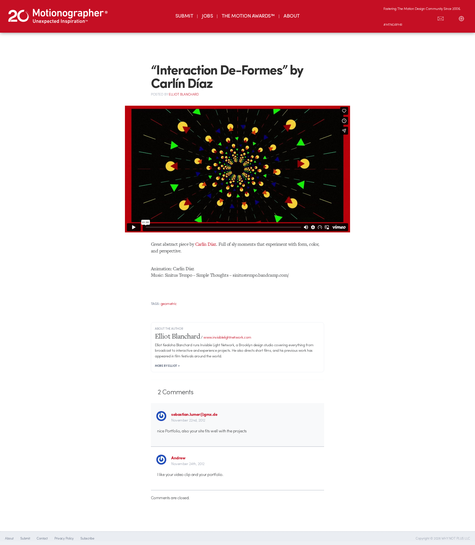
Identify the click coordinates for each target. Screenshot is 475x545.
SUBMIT (184, 15)
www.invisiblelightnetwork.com (227, 337)
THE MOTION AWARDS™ (248, 15)
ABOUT (291, 15)
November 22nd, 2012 (188, 420)
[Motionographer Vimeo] (409, 17)
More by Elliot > (167, 365)
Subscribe (87, 538)
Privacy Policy (64, 538)
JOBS (207, 15)
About (9, 538)
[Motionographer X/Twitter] (430, 17)
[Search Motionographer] (451, 17)
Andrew (178, 458)
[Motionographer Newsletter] (440, 17)
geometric (169, 303)
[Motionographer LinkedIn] (399, 17)
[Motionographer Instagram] (388, 17)
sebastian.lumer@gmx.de (194, 414)
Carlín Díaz (205, 244)
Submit (25, 538)
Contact (42, 538)
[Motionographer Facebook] (419, 17)
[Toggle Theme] (461, 17)
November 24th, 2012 (187, 463)
